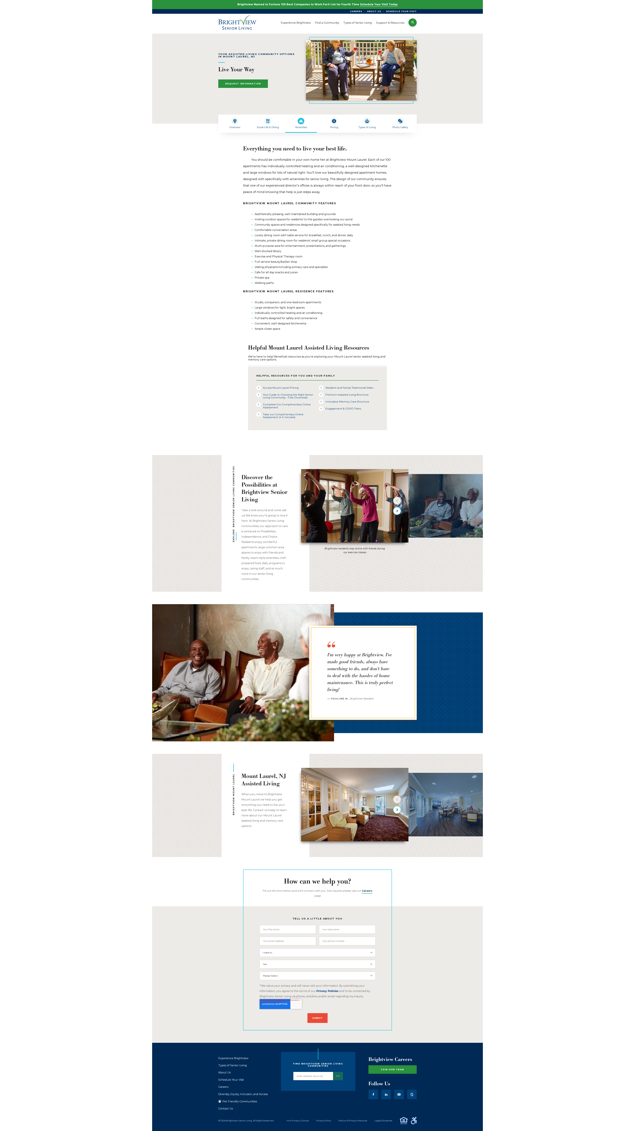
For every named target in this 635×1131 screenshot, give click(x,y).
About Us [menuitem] (374, 11)
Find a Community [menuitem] (327, 22)
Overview (234, 127)
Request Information (243, 83)
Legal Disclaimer (383, 1120)
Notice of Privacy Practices (353, 1120)
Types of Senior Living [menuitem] (357, 22)
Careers (223, 1086)
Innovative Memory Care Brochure (347, 401)
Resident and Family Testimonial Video (349, 387)
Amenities (301, 127)
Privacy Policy (323, 1120)
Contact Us (225, 1108)
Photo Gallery (400, 127)
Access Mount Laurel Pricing (281, 387)
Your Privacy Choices (297, 1120)
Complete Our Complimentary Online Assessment (287, 406)
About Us (224, 1072)
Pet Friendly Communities (239, 1101)
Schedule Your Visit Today (379, 4)
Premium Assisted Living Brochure (347, 394)
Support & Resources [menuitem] (390, 22)
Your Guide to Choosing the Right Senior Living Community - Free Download (288, 396)
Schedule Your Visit (231, 1079)
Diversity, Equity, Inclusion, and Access (243, 1094)
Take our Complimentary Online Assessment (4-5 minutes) (283, 416)
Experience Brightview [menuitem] (296, 22)
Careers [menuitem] (356, 11)
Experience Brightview (233, 1058)
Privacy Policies (327, 991)
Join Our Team (392, 1069)
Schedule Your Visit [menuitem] (401, 11)
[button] (412, 22)
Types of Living (367, 127)
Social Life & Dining (268, 127)
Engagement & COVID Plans (343, 408)
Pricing (334, 127)
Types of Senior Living (232, 1065)
